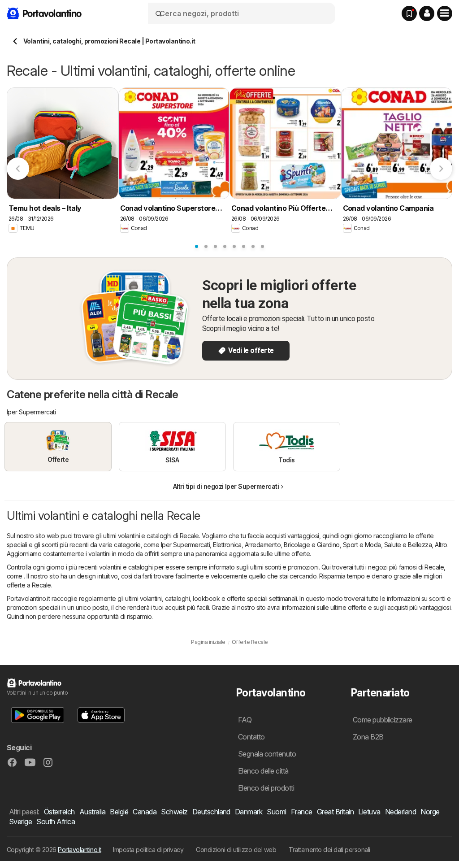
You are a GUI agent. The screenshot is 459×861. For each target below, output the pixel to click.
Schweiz (174, 811)
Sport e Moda (362, 544)
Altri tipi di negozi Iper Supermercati (226, 486)
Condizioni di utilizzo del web (236, 849)
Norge (429, 811)
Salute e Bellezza (408, 544)
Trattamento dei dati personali (329, 849)
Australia (92, 811)
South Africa (55, 821)
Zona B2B (368, 736)
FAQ (244, 719)
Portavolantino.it (79, 849)
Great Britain (335, 811)
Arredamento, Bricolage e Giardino (292, 544)
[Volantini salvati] (409, 13)
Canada (144, 811)
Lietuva (369, 811)
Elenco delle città (263, 770)
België (119, 811)
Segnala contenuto (267, 753)
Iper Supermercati (185, 544)
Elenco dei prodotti (266, 787)
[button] (426, 13)
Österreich (59, 811)
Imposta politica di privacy (148, 849)
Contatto (251, 736)
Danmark (248, 811)
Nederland (400, 811)
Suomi (276, 811)
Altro (441, 544)
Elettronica (227, 544)
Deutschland (211, 811)
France (301, 811)
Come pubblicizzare (382, 719)
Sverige (20, 821)
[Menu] (444, 13)
